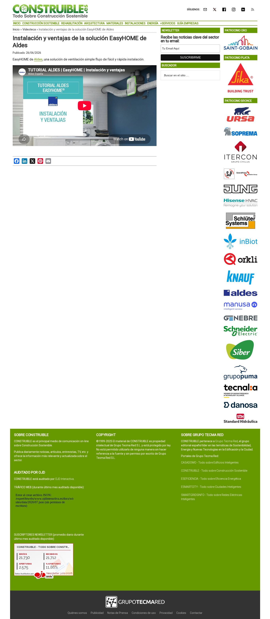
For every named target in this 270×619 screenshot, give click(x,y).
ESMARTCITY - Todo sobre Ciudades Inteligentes (211, 486)
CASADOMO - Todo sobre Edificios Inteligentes (210, 462)
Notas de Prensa (117, 612)
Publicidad (97, 612)
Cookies (181, 612)
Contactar (196, 612)
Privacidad (166, 612)
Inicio (16, 29)
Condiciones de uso (144, 612)
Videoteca (29, 29)
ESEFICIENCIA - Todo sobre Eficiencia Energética (211, 478)
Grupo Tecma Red (226, 441)
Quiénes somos (77, 612)
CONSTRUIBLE (50, 11)
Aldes (38, 59)
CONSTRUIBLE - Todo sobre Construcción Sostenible (214, 470)
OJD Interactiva (64, 479)
